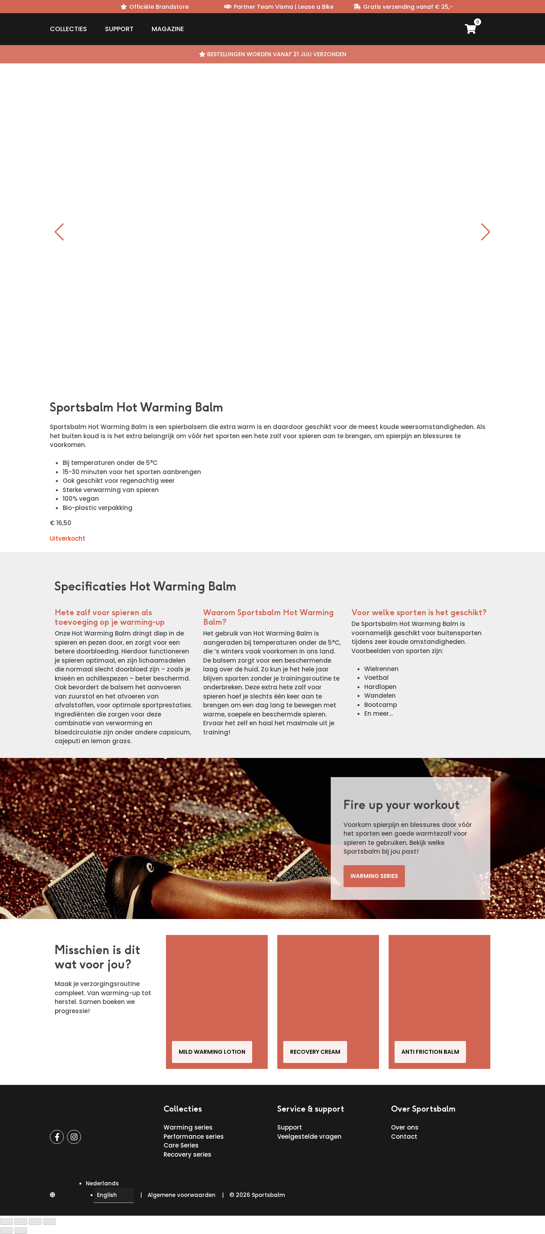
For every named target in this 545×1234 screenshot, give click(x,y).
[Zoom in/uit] (6, 1221)
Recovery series (187, 1154)
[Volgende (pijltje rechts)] (20, 1230)
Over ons (405, 1127)
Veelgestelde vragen (309, 1136)
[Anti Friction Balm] (439, 1002)
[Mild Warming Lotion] (217, 1002)
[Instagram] (74, 1137)
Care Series (181, 1145)
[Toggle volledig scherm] (20, 1221)
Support (119, 28)
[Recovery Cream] (328, 1002)
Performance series (194, 1136)
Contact (404, 1136)
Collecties (68, 28)
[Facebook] (57, 1137)
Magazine (168, 28)
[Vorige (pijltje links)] (6, 1230)
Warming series (374, 876)
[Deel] (35, 1221)
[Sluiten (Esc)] (49, 1221)
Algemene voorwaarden (181, 1195)
